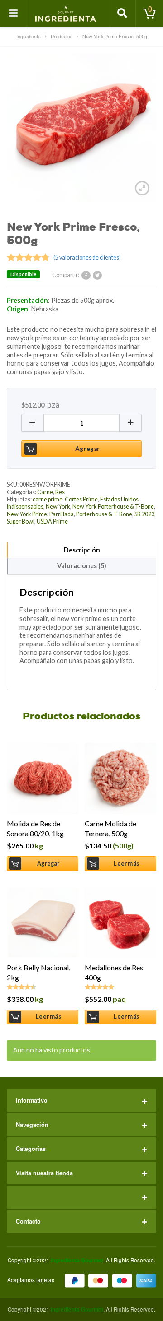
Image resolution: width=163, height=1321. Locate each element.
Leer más (126, 863)
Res (60, 492)
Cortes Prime (81, 499)
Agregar (87, 448)
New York (58, 506)
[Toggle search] (122, 13)
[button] (32, 423)
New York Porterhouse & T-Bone (113, 506)
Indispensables (25, 506)
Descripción (82, 550)
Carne (45, 492)
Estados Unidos (119, 499)
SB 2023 (144, 514)
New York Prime (27, 514)
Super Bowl (20, 521)
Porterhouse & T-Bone (104, 514)
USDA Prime (52, 521)
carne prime (47, 499)
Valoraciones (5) (81, 566)
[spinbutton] (81, 423)
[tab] (81, 550)
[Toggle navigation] (13, 13)
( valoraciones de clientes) (87, 257)
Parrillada (61, 514)
